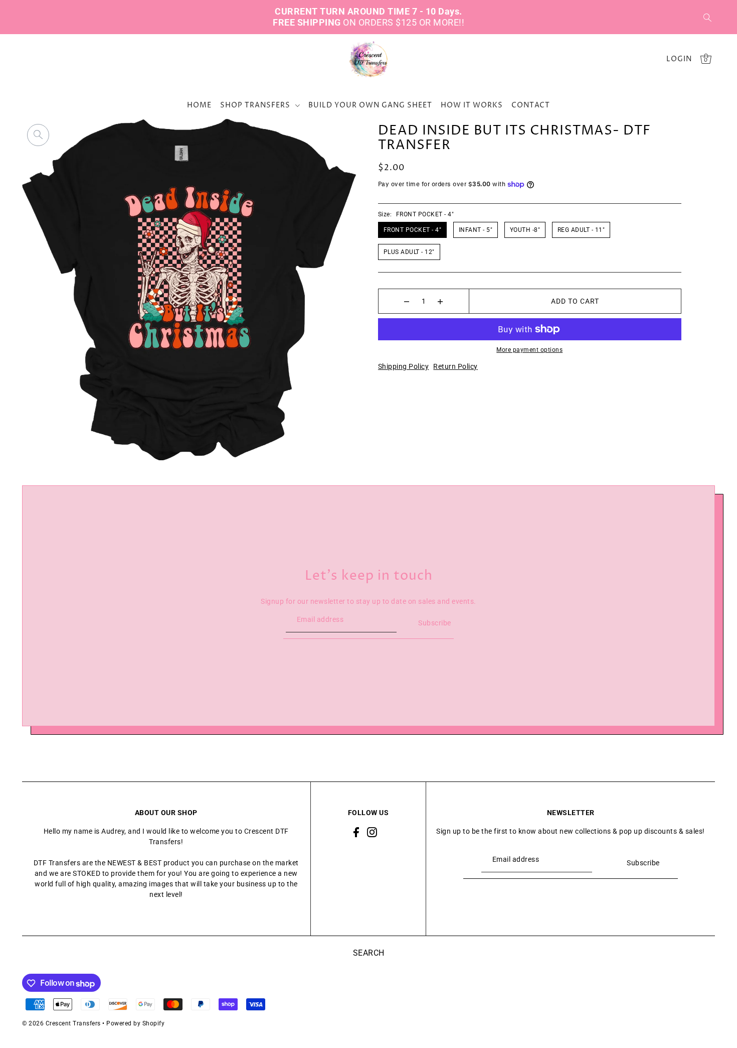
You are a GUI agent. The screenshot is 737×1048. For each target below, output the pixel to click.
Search (369, 953)
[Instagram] (372, 831)
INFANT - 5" (476, 229)
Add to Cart (575, 301)
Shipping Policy (403, 366)
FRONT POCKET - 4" (413, 229)
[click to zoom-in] (38, 135)
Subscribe (434, 623)
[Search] (707, 17)
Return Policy (455, 366)
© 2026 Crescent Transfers (61, 1023)
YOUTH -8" (525, 229)
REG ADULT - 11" (581, 229)
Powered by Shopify (135, 1023)
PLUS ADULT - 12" (409, 251)
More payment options (529, 349)
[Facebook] (356, 831)
